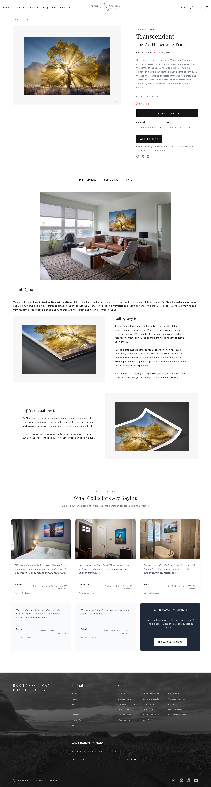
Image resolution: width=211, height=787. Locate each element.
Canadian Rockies (176, 699)
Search (184, 7)
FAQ (54, 7)
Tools (62, 7)
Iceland (171, 704)
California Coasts (151, 699)
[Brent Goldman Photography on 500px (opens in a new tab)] (189, 780)
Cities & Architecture (127, 704)
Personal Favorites (177, 714)
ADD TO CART (149, 139)
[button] (116, 102)
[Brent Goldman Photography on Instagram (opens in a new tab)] (137, 156)
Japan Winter (124, 709)
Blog (45, 7)
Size (167, 122)
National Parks (175, 709)
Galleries (17, 7)
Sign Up (132, 759)
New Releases (124, 714)
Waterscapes (124, 720)
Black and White (125, 699)
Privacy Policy (77, 720)
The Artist (34, 7)
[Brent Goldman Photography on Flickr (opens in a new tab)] (148, 156)
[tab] (111, 180)
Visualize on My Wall (167, 113)
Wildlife (146, 720)
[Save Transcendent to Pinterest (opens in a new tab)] (143, 156)
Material (140, 122)
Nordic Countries (151, 714)
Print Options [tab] (87, 179)
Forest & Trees (150, 704)
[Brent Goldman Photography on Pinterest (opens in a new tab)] (181, 780)
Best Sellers (173, 693)
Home (6, 7)
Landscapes (148, 709)
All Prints (122, 693)
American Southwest (152, 693)
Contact (73, 7)
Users (74, 725)
